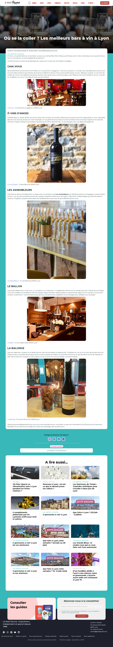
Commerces (58, 3)
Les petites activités (20, 50)
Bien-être (66, 3)
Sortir (42, 3)
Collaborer (104, 3)
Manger (34, 3)
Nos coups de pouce (35, 636)
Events (83, 3)
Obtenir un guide (21, 636)
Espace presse (64, 636)
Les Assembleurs (13, 281)
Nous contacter (76, 636)
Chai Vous (10, 108)
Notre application (89, 636)
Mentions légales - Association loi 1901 (72, 640)
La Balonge (11, 419)
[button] (91, 3)
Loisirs (49, 3)
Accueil (9, 50)
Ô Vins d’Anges (12, 184)
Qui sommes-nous (7, 636)
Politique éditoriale (50, 636)
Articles (75, 3)
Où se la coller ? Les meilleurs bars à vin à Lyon (43, 50)
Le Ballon (10, 343)
